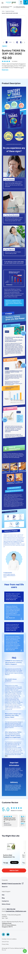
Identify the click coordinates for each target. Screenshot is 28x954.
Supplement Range (10, 11)
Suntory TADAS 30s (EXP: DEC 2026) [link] (10, 13)
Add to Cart (14, 870)
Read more (5, 69)
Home (3, 11)
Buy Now (14, 862)
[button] (2, 61)
